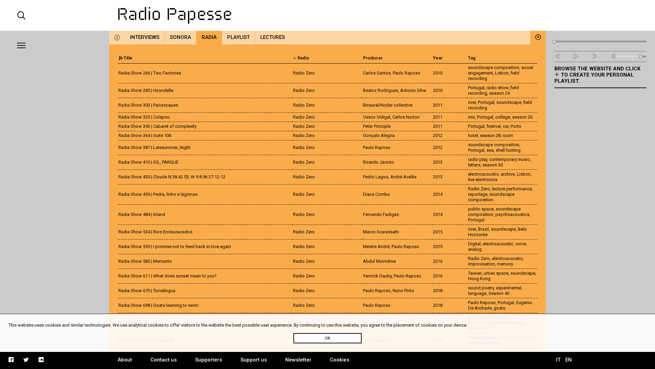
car (506, 126)
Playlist (238, 37)
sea (490, 150)
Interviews (144, 37)
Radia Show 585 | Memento (145, 261)
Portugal (476, 87)
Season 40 (499, 293)
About (125, 360)
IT (558, 360)
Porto (516, 126)
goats (499, 308)
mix (471, 117)
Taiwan (475, 273)
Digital (474, 243)
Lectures (272, 37)
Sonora (180, 37)
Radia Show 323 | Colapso (144, 117)
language (477, 293)
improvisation (481, 263)
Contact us (163, 360)
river (472, 102)
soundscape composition (493, 67)
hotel (473, 135)
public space (481, 208)
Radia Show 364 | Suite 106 (144, 135)
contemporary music (509, 159)
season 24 (499, 93)
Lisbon (502, 73)
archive (508, 174)
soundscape (508, 102)
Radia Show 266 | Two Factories (149, 73)
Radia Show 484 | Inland (141, 214)
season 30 (492, 164)
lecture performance (512, 188)
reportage (477, 194)
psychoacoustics (512, 214)
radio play (477, 159)
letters (474, 164)
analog (475, 249)
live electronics (482, 179)
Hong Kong (479, 278)
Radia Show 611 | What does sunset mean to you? (167, 275)
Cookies (339, 360)
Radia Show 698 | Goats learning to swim (158, 305)
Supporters (208, 360)
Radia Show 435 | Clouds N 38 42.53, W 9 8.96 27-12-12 (171, 176)
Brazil (483, 229)
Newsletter (298, 360)
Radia (209, 37)
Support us (254, 360)
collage (502, 117)
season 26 (522, 117)
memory (505, 263)
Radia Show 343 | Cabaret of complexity (157, 126)
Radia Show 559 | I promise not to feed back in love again (174, 246)
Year (437, 57)
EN (568, 360)
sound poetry (481, 287)
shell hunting (508, 150)
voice (520, 243)
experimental (508, 287)
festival (493, 126)
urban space (496, 273)
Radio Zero (479, 188)
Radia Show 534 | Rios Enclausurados (155, 231)
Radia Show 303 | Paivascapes (148, 105)
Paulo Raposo (482, 302)
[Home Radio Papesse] (327, 15)
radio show (497, 87)
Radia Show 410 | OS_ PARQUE (148, 162)
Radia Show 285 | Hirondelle (145, 90)
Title (127, 57)
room (508, 135)
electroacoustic (483, 174)
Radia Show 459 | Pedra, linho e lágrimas (158, 194)
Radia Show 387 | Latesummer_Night (154, 147)
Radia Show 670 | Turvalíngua (146, 290)
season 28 (490, 135)
